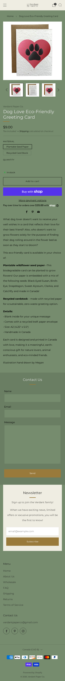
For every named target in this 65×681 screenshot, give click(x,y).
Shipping (24, 131)
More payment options (32, 200)
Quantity (8, 160)
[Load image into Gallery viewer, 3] (49, 90)
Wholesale (9, 582)
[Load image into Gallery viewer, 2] (33, 90)
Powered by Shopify (32, 672)
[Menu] (5, 5)
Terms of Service (13, 605)
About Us (8, 576)
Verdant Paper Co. (13, 106)
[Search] (60, 5)
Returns (8, 599)
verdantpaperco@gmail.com (20, 622)
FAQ (5, 587)
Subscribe (32, 541)
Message (9, 422)
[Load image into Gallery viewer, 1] (16, 90)
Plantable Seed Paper (17, 146)
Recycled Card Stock (17, 153)
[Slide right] (58, 90)
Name (7, 391)
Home (10, 16)
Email (7, 406)
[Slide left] (7, 90)
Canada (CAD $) (31, 649)
